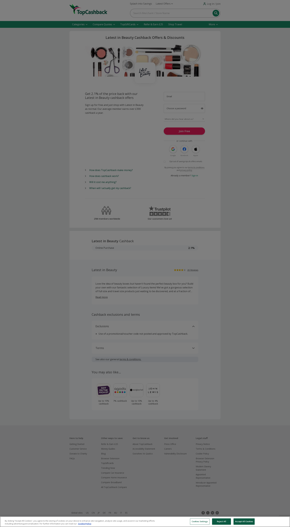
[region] (145, 521)
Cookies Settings (200, 521)
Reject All (221, 521)
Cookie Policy (84, 523)
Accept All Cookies (244, 521)
